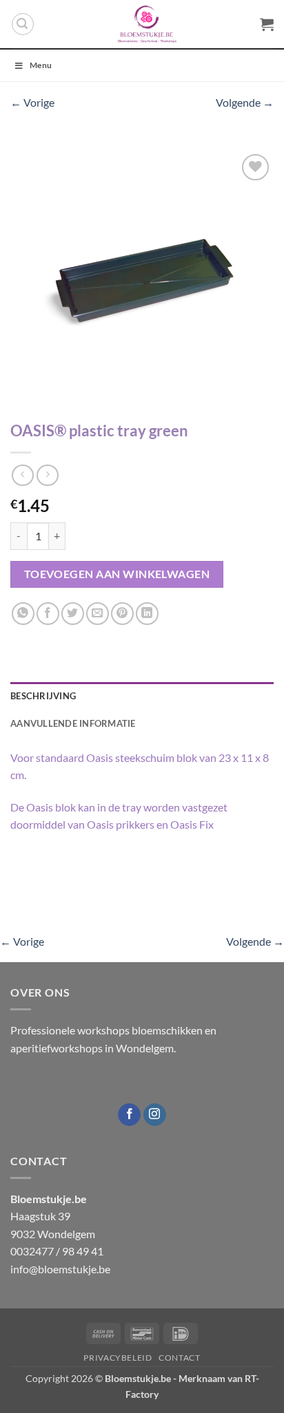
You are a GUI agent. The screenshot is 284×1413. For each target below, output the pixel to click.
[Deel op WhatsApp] (23, 613)
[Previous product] (47, 475)
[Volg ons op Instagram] (154, 1115)
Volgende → (245, 102)
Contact (179, 1357)
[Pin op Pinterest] (122, 613)
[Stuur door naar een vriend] (97, 613)
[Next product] (22, 475)
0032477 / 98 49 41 (56, 1250)
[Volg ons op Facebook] (129, 1115)
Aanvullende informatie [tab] (73, 723)
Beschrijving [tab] (43, 695)
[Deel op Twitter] (72, 613)
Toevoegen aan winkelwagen (117, 574)
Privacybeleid (117, 1357)
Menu (41, 65)
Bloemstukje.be (138, 1378)
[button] (23, 24)
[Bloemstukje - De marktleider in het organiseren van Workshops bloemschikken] (147, 24)
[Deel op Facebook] (48, 613)
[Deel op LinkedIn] (147, 613)
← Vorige (32, 102)
